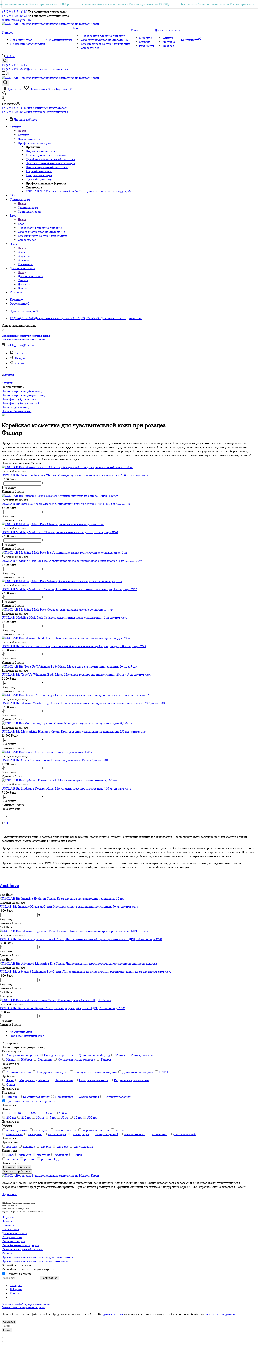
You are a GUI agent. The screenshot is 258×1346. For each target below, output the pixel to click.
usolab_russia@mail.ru (16, 20)
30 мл (40, 1117)
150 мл (63, 1113)
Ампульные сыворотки (22, 1055)
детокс (119, 1130)
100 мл (35, 1113)
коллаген (61, 1155)
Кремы (120, 1055)
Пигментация (64, 1080)
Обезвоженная (89, 1097)
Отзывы (7, 1221)
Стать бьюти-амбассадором (20, 1245)
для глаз (11, 1146)
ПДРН (163, 1072)
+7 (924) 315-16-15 (14, 12)
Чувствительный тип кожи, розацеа (30, 1101)
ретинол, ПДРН (52, 1159)
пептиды (12, 1159)
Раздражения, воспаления (131, 1080)
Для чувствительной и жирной (95, 1072)
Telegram (20, 358)
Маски (11, 1059)
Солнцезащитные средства (76, 1059)
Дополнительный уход (94, 1055)
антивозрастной (17, 1130)
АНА (10, 1155)
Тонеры (106, 1059)
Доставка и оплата (30, 276)
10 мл (21, 1113)
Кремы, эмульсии (143, 1055)
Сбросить (24, 1167)
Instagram (21, 353)
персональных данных (220, 1314)
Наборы (26, 1059)
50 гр (64, 1117)
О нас (22, 252)
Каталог (23, 135)
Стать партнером (13, 1241)
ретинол (29, 1159)
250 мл (26, 1117)
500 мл (92, 1117)
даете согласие (113, 1314)
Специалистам (28, 207)
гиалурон (43, 1155)
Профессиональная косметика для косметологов (35, 1261)
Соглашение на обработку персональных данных (26, 335)
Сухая (10, 1084)
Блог (21, 224)
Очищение (45, 1059)
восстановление (66, 1130)
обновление (14, 1134)
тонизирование (134, 1134)
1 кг (9, 1113)
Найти (6, 1330)
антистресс (41, 1130)
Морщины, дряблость (34, 1080)
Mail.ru (19, 363)
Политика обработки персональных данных (23, 338)
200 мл (11, 1117)
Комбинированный (36, 1097)
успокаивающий (184, 1134)
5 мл (53, 1117)
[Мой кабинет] (4, 94)
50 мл (78, 1117)
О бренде (8, 1217)
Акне (10, 1080)
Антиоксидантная (18, 1072)
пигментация (57, 1134)
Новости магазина (19, 1274)
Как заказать (10, 1229)
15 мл (49, 1113)
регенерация (80, 1134)
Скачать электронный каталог (22, 1249)
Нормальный (64, 1097)
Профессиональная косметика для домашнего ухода (37, 1257)
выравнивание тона (96, 1130)
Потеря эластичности (93, 1080)
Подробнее (9, 1194)
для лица (29, 1146)
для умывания (83, 1146)
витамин (25, 1155)
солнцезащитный (106, 1134)
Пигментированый (117, 1097)
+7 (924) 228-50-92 (14, 16)
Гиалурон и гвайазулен (53, 1072)
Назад (22, 131)
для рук (46, 1146)
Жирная (11, 1097)
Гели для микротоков (58, 1055)
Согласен (9, 1321)
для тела (62, 1146)
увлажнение (159, 1134)
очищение (35, 1134)
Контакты (8, 1225)
